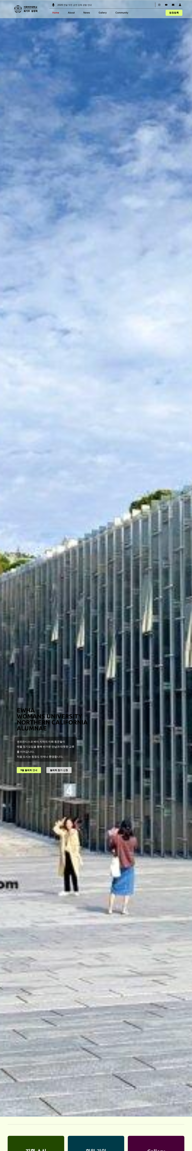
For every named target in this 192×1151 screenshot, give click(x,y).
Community (121, 12)
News (86, 12)
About (71, 12)
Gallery (103, 12)
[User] (180, 4)
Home (55, 12)
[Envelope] (173, 4)
